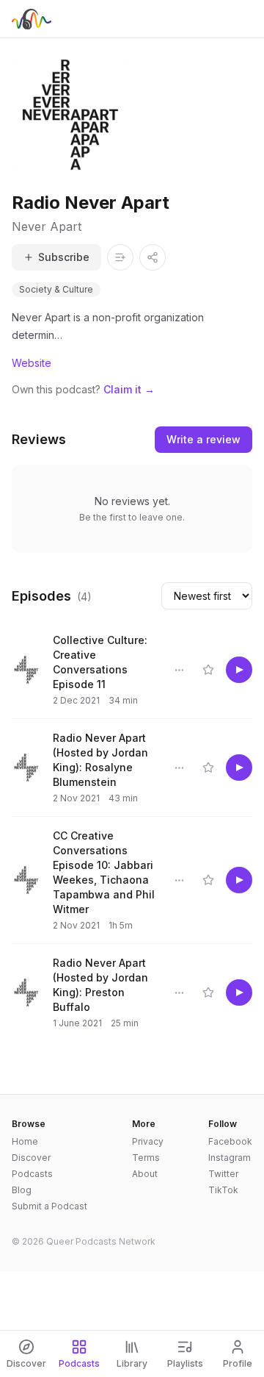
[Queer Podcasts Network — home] (31, 19)
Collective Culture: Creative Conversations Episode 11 (100, 662)
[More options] (179, 670)
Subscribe (63, 257)
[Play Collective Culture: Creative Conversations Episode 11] (239, 670)
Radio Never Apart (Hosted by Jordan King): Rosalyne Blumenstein (100, 760)
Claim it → (129, 389)
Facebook (230, 1141)
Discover (31, 1157)
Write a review (203, 439)
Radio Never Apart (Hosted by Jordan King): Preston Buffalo (100, 984)
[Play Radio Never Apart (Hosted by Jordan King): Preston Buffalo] (239, 992)
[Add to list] (120, 257)
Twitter (223, 1173)
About (145, 1173)
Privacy (148, 1141)
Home (25, 1141)
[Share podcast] (152, 257)
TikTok (223, 1189)
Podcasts (32, 1173)
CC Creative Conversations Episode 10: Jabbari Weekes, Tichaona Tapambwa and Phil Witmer (104, 872)
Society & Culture (56, 289)
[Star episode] (208, 670)
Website (31, 363)
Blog (22, 1189)
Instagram (229, 1157)
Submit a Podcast (49, 1206)
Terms (146, 1157)
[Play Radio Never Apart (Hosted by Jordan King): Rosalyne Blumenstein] (239, 767)
